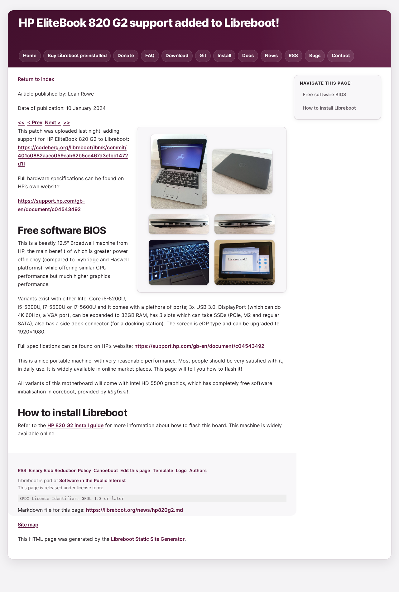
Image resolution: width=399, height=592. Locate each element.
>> (66, 122)
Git (203, 55)
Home (29, 55)
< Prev (34, 122)
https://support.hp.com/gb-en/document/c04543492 (199, 346)
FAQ (150, 55)
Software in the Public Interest (92, 480)
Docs (248, 55)
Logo (181, 470)
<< (21, 122)
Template (163, 470)
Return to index (36, 79)
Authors (198, 470)
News (271, 55)
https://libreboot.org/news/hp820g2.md (134, 510)
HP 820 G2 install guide (75, 425)
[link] (115, 232)
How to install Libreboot (329, 108)
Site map (28, 524)
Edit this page (135, 470)
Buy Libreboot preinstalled (77, 55)
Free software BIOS (324, 94)
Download (177, 55)
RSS (293, 55)
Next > (53, 122)
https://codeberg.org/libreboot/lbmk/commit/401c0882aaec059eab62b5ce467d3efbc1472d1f (73, 155)
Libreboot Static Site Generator (148, 539)
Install (224, 55)
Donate (126, 55)
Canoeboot (106, 470)
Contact (341, 55)
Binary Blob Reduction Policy (60, 470)
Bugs (314, 55)
